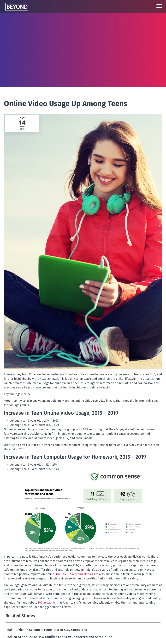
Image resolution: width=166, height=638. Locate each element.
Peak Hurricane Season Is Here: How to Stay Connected (46, 630)
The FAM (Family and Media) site (77, 574)
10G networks (47, 602)
